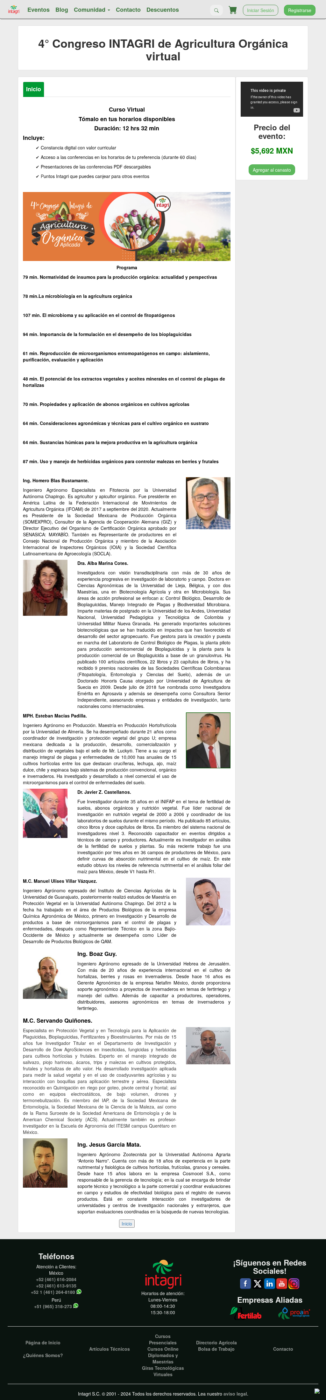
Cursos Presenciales (163, 1339)
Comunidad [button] (90, 9)
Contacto (128, 9)
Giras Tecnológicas (163, 1368)
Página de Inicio (42, 1342)
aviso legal (235, 1393)
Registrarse (299, 10)
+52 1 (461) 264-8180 (53, 1292)
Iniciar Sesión (260, 10)
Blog (61, 9)
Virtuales (163, 1374)
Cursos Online (163, 1349)
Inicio (33, 89)
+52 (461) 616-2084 (56, 1279)
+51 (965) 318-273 (53, 1306)
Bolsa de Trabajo (216, 1349)
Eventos (38, 9)
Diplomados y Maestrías (163, 1358)
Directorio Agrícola (216, 1342)
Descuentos (162, 9)
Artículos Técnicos (109, 1349)
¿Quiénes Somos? (43, 1355)
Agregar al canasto (272, 170)
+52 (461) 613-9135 (56, 1285)
